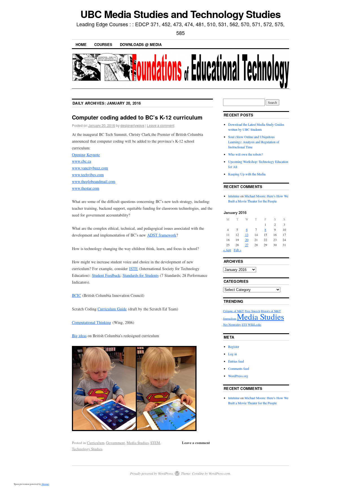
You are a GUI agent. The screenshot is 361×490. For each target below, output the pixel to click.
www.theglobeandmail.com (93, 181)
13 (246, 234)
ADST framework (161, 235)
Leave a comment (160, 125)
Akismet (45, 484)
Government (115, 442)
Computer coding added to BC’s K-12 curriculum (137, 117)
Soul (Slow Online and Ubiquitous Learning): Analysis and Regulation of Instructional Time (253, 141)
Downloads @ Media (141, 44)
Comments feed (238, 368)
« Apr (227, 250)
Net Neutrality (232, 324)
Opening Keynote (86, 154)
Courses (103, 44)
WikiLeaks (254, 324)
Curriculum (95, 442)
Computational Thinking (91, 322)
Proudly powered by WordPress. (152, 473)
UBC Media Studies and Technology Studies (180, 13)
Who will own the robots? (245, 154)
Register (233, 346)
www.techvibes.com (88, 174)
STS (244, 324)
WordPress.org (238, 376)
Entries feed (236, 361)
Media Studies (138, 442)
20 (246, 239)
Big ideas (79, 335)
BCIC (76, 295)
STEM (155, 442)
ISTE (133, 268)
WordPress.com (219, 473)
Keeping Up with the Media (246, 174)
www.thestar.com (85, 188)
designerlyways (132, 125)
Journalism (229, 319)
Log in (232, 354)
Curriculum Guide (112, 309)
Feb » (237, 250)
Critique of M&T (233, 311)
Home (81, 44)
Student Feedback (106, 275)
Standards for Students (141, 275)
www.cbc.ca (81, 161)
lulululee (233, 196)
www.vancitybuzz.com (90, 168)
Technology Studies (87, 448)
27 (246, 244)
